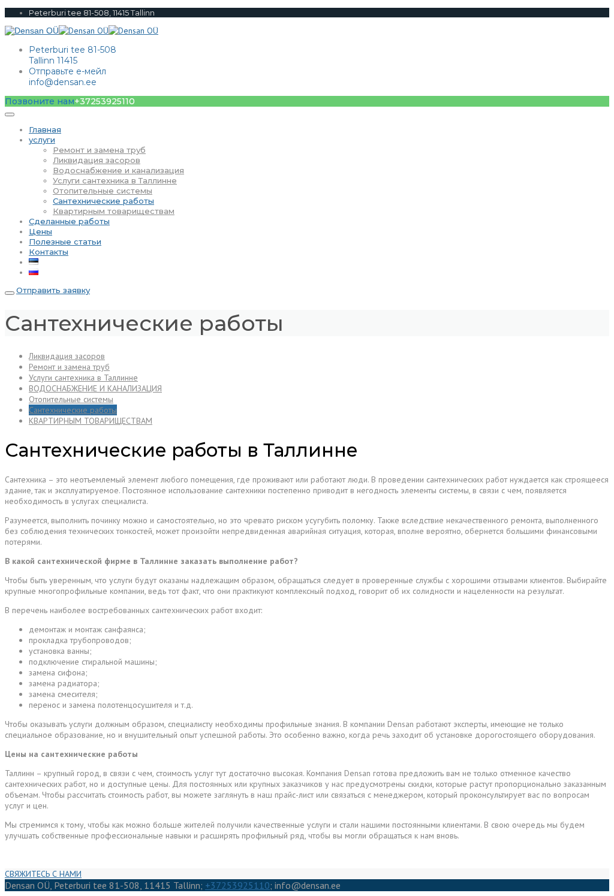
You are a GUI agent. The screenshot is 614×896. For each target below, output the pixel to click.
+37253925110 (237, 885)
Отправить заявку (53, 290)
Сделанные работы (69, 221)
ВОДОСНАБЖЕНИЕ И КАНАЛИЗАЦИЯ (95, 388)
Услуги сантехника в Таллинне (115, 180)
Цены (40, 231)
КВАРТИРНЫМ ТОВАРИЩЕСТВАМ (90, 420)
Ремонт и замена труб (99, 150)
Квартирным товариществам (113, 211)
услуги (42, 139)
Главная (45, 129)
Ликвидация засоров (96, 160)
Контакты (48, 252)
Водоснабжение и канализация (118, 170)
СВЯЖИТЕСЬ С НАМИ (43, 873)
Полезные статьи (65, 241)
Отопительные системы (102, 190)
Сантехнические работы (103, 201)
